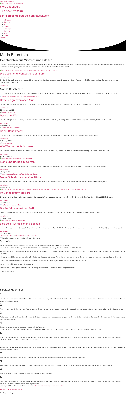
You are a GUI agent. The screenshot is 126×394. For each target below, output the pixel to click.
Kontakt (6, 26)
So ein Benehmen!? (11, 131)
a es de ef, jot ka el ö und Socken (20, 223)
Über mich (7, 22)
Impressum (55, 386)
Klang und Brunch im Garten (17, 161)
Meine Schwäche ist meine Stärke (20, 177)
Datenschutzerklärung (43, 386)
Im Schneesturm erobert (15, 192)
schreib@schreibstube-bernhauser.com (24, 15)
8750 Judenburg (10, 6)
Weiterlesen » (4, 86)
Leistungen (7, 20)
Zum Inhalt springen (7, 1)
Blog (5, 24)
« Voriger (3, 236)
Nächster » (35, 236)
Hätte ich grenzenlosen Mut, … (18, 100)
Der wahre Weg (9, 115)
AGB (61, 386)
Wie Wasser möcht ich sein (16, 146)
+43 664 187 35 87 (11, 11)
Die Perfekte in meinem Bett (17, 208)
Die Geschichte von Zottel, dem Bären (23, 73)
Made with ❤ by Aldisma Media (11, 389)
